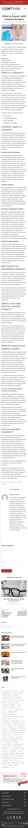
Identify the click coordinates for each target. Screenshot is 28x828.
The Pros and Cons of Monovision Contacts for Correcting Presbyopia (17, 662)
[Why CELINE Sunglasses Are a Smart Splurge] (5, 679)
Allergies (16, 695)
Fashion (4, 732)
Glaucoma (15, 734)
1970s (3, 691)
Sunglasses (5, 760)
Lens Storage (14, 739)
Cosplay (4, 718)
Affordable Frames (17, 693)
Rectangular (5, 755)
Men (3, 741)
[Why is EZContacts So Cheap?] (5, 654)
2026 (17, 691)
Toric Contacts (6, 762)
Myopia (4, 746)
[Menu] (25, 8)
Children (4, 709)
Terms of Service (11, 823)
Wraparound (5, 767)
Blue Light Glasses (13, 702)
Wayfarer (9, 764)
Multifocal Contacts (18, 744)
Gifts (9, 732)
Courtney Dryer (8, 22)
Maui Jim (21, 739)
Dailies (14, 718)
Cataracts (4, 482)
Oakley (9, 746)
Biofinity (4, 702)
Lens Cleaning (5, 739)
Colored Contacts (11, 711)
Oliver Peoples (16, 746)
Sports (15, 757)
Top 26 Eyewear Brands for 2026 (18, 669)
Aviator (4, 700)
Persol (22, 748)
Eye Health (11, 482)
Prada (19, 751)
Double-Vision (15, 723)
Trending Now (15, 762)
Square (21, 757)
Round (12, 755)
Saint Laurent (19, 755)
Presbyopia (4, 753)
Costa (9, 718)
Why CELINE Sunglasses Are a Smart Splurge (18, 677)
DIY (22, 721)
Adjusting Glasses (6, 693)
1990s (12, 691)
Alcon (10, 695)
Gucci (21, 734)
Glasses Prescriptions (18, 732)
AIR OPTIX (4, 695)
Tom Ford (17, 760)
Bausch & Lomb (11, 700)
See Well (14, 13)
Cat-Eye (19, 704)
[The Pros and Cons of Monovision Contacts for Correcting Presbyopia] (5, 662)
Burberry (13, 704)
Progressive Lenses (14, 753)
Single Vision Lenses (7, 757)
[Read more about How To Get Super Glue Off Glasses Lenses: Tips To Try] (14, 588)
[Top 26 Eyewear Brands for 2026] (5, 670)
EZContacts (22, 730)
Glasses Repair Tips (6, 734)
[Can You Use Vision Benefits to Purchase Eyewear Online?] (5, 646)
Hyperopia (4, 737)
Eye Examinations (19, 725)
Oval (11, 748)
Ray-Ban (23, 753)
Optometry (19, 482)
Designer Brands (15, 721)
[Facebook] (18, 824)
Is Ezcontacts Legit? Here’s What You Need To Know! (17, 636)
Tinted (11, 760)
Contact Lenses (19, 716)
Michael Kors (9, 741)
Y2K (11, 767)
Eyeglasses (5, 730)
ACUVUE (21, 691)
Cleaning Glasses (18, 709)
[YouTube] (26, 824)
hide (7, 58)
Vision (3, 484)
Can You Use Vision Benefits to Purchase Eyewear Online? (18, 645)
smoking (8, 278)
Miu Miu (16, 741)
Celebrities (12, 707)
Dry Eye (4, 725)
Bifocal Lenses (20, 700)
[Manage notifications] (3, 825)
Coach (3, 711)
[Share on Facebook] (10, 490)
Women (15, 764)
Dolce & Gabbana (6, 723)
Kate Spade (18, 737)
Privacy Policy (4, 823)
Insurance (11, 737)
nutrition (20, 282)
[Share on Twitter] (13, 490)
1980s (8, 691)
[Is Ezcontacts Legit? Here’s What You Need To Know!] (5, 638)
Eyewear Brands (14, 730)
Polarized (13, 751)
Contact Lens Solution (7, 716)
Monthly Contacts (6, 744)
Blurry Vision (5, 704)
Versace (22, 762)
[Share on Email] (17, 490)
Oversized (16, 748)
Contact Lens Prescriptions (8, 714)
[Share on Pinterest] (15, 490)
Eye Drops (10, 725)
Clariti (10, 709)
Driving (23, 723)
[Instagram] (21, 824)
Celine (18, 707)
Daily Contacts (5, 721)
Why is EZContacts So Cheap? (18, 652)
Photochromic (5, 751)
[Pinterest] (23, 824)
